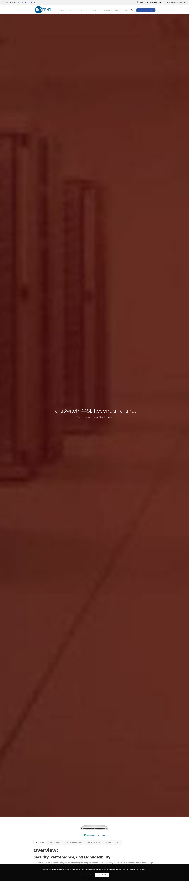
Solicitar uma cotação (145, 10)
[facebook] (25, 2)
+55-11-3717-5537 (180, 2)
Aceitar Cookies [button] (102, 875)
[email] (22, 2)
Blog (116, 10)
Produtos (83, 10)
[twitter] (31, 2)
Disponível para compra (95, 835)
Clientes (107, 10)
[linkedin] (28, 2)
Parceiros (95, 10)
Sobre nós (126, 10)
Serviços (72, 10)
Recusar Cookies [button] (87, 875)
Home (62, 10)
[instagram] (34, 2)
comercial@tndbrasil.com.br (153, 2)
